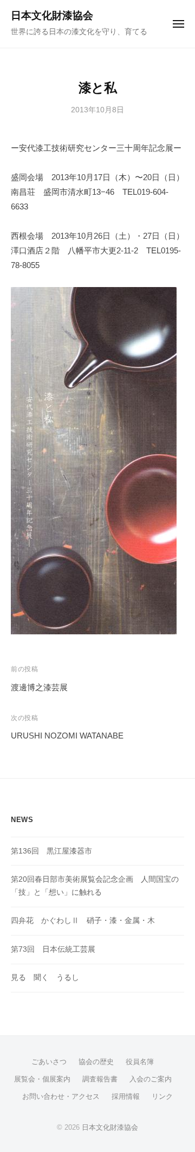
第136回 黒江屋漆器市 (51, 851)
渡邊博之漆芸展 (39, 687)
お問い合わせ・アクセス (61, 1096)
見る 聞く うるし (45, 977)
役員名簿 (140, 1062)
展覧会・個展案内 (42, 1079)
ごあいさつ (49, 1062)
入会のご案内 (150, 1079)
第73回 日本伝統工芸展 (53, 949)
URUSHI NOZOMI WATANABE (67, 735)
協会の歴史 (96, 1062)
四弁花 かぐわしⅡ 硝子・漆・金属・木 (83, 920)
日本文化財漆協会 (52, 15)
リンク (162, 1096)
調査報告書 (100, 1079)
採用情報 (126, 1096)
